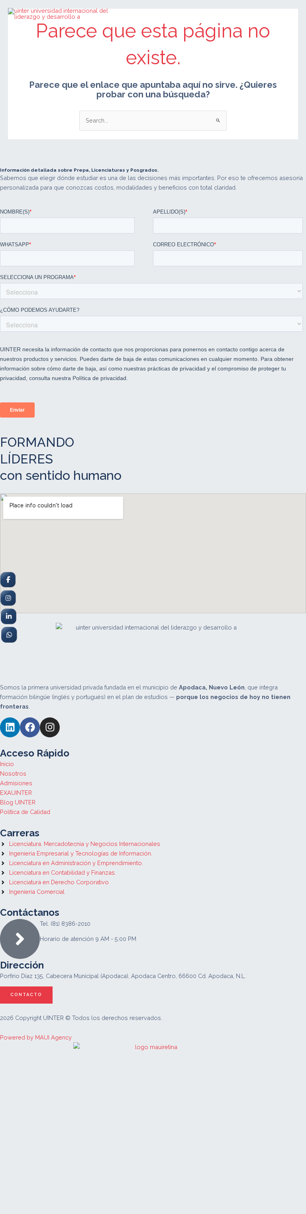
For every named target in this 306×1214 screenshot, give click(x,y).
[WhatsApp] (8, 634)
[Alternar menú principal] (287, 14)
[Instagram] (8, 597)
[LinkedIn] (8, 616)
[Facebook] (8, 579)
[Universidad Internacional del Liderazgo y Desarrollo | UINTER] (68, 14)
